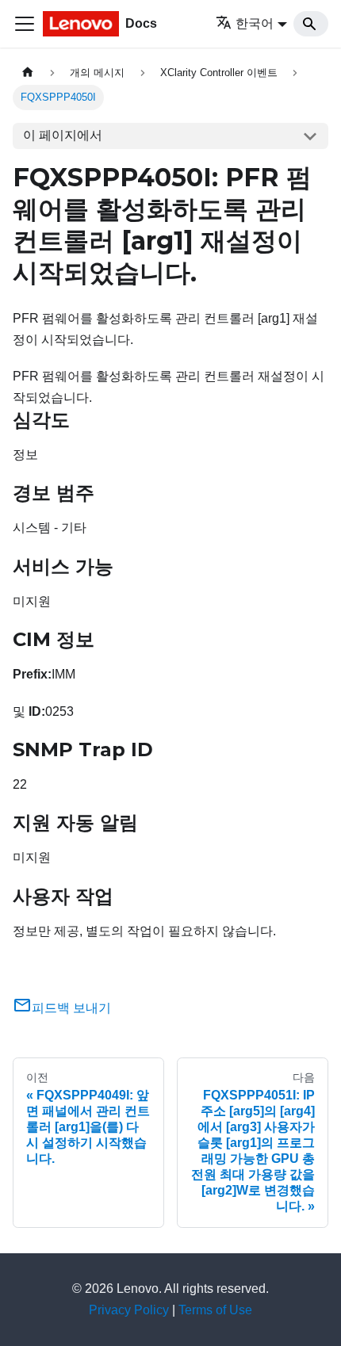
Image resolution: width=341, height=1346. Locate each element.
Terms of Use (215, 1310)
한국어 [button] (255, 23)
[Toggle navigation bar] (24, 24)
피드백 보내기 (71, 1008)
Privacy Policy (129, 1310)
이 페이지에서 (62, 135)
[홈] (28, 72)
